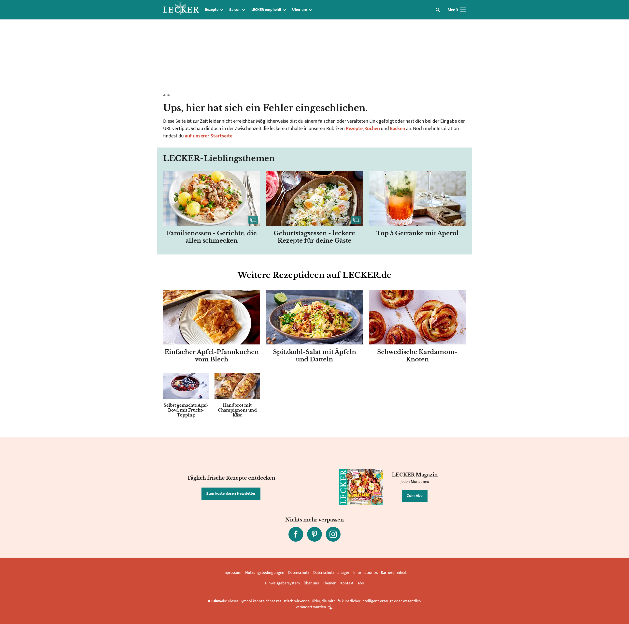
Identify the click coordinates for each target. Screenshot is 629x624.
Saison (235, 10)
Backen (397, 128)
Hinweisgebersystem (282, 583)
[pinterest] (314, 534)
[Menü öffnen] (463, 10)
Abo (360, 583)
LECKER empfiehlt (266, 10)
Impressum (232, 572)
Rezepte (211, 10)
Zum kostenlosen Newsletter (231, 493)
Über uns (300, 10)
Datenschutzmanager (331, 572)
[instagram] (333, 534)
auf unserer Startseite (208, 136)
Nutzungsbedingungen (264, 572)
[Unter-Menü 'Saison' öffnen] (243, 9)
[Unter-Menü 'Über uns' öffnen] (311, 9)
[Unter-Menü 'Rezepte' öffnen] (221, 9)
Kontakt (347, 583)
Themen (329, 583)
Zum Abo (415, 495)
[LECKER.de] (181, 10)
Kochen (372, 128)
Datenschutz (298, 572)
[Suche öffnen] (438, 10)
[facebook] (295, 534)
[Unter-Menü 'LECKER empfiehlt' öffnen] (284, 9)
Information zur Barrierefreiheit (380, 572)
